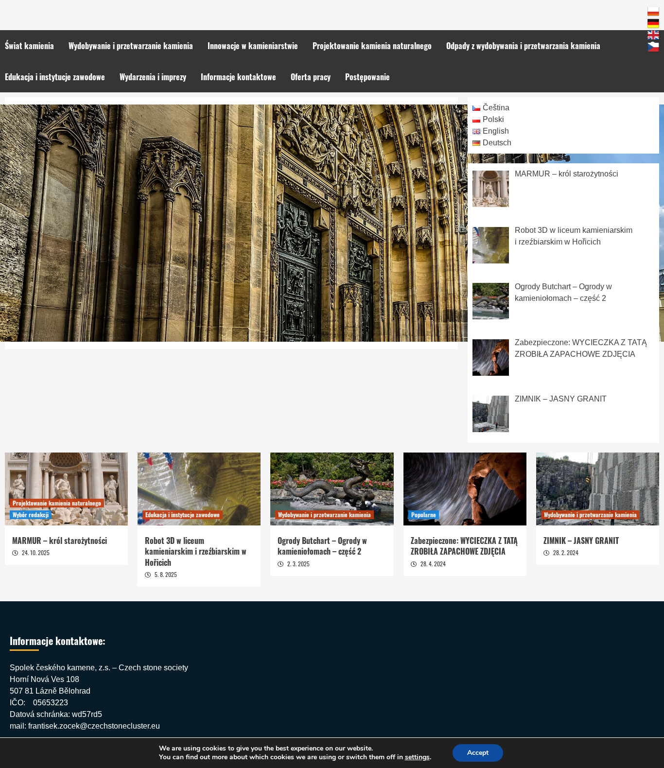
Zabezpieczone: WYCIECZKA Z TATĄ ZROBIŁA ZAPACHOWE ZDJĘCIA (464, 546)
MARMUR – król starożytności (59, 540)
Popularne (423, 514)
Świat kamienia (29, 46)
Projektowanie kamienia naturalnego (372, 46)
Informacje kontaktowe (238, 77)
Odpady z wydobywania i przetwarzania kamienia (523, 46)
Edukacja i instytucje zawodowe (55, 77)
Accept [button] (478, 752)
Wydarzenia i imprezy (153, 77)
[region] (332, 223)
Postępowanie (367, 77)
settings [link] (417, 757)
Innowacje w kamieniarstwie (253, 46)
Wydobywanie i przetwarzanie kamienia (131, 46)
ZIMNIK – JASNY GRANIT (581, 540)
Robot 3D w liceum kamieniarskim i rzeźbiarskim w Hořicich (195, 551)
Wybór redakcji (31, 514)
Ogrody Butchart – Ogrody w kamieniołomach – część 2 (322, 546)
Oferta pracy (311, 77)
